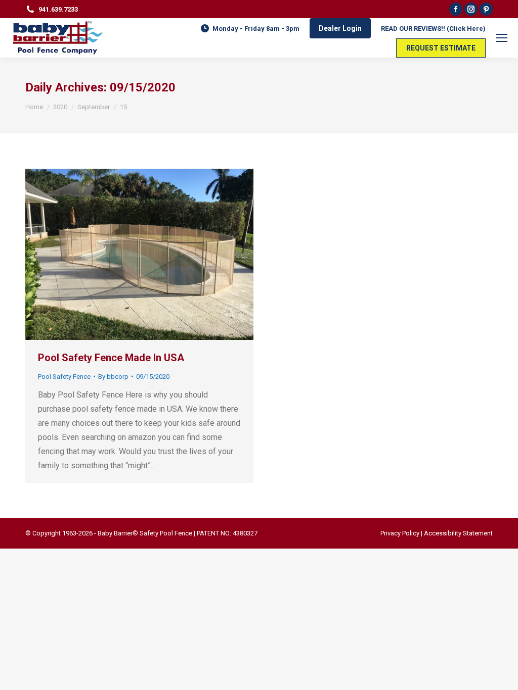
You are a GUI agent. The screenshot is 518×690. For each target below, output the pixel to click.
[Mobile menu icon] (502, 38)
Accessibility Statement (458, 533)
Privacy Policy (399, 533)
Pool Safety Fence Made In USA (111, 358)
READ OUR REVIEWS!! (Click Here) (433, 28)
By (113, 376)
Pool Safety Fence (64, 376)
